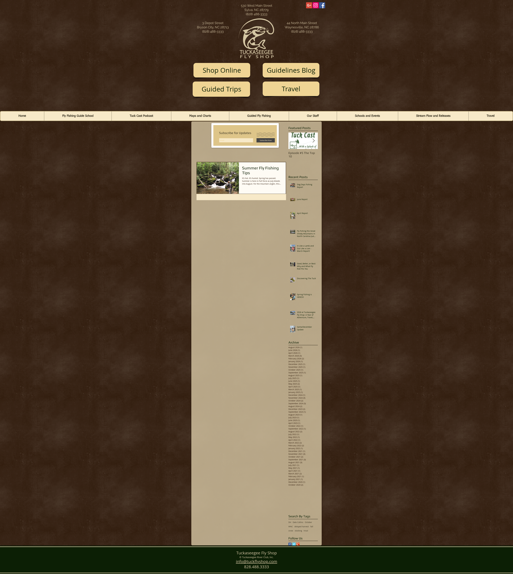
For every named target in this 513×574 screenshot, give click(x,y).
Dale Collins (298, 522)
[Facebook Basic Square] (290, 544)
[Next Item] (313, 141)
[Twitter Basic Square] (294, 544)
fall (311, 526)
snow (290, 530)
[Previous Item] (293, 141)
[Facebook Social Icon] (322, 5)
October (308, 522)
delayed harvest (301, 526)
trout (306, 530)
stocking (298, 530)
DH (289, 522)
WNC (290, 526)
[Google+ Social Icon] (309, 5)
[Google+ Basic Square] (298, 544)
